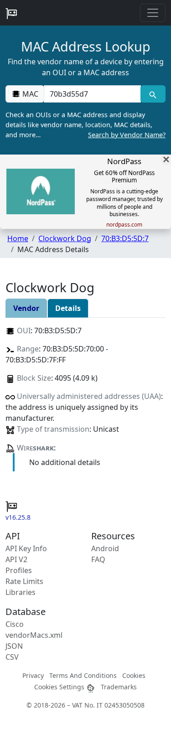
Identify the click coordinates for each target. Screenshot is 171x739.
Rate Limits (24, 581)
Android (105, 548)
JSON (14, 646)
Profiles (18, 570)
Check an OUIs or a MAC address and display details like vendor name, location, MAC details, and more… (85, 124)
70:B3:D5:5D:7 (125, 238)
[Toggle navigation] (153, 13)
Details (68, 308)
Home (17, 238)
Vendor (26, 308)
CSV (12, 657)
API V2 (16, 559)
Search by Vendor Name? (127, 134)
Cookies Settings (60, 686)
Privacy (33, 675)
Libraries (20, 592)
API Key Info (26, 548)
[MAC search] (153, 94)
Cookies (133, 675)
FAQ (98, 559)
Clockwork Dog (64, 238)
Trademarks (119, 686)
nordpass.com (124, 224)
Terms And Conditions (83, 675)
